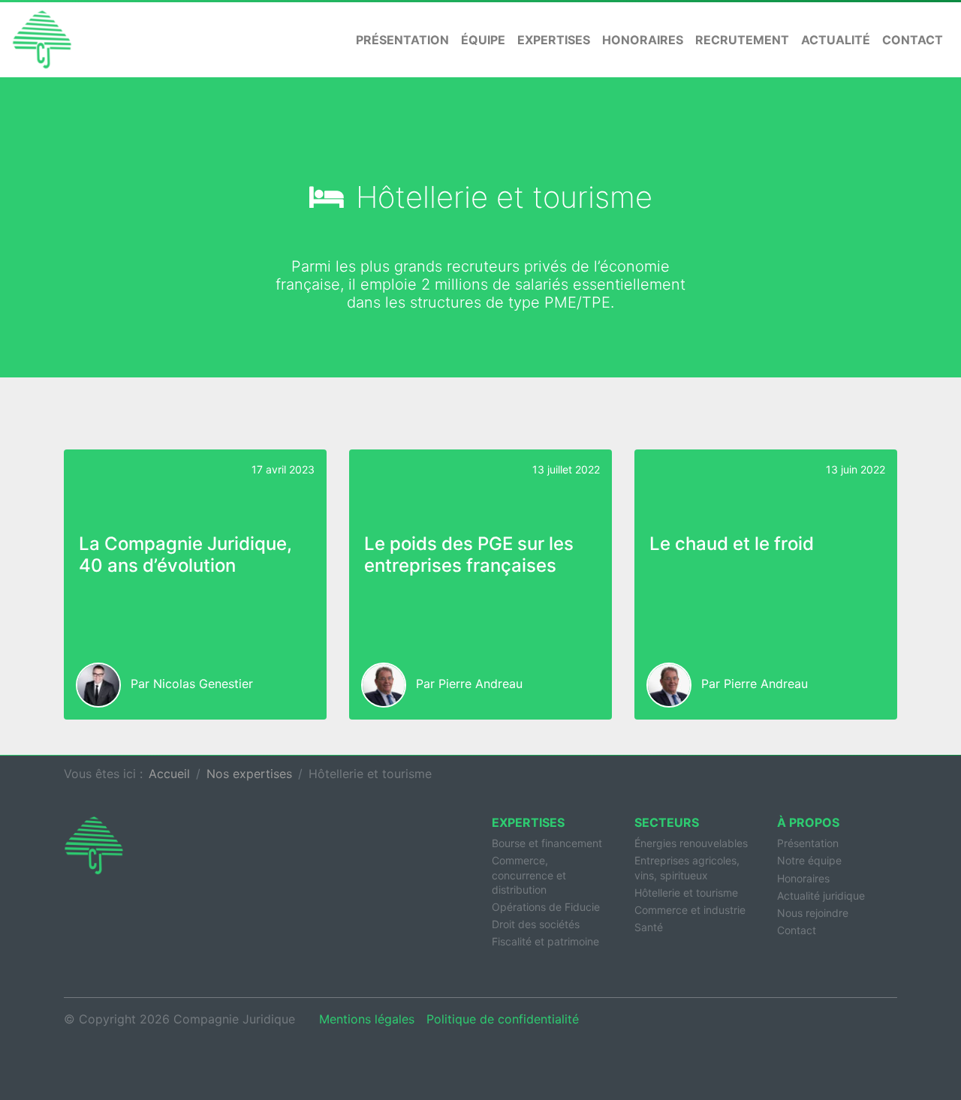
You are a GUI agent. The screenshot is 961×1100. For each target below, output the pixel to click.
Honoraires (642, 39)
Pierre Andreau (480, 683)
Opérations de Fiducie (546, 906)
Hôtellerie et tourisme (686, 892)
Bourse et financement (547, 843)
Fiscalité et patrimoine (545, 941)
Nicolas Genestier (203, 683)
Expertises (553, 39)
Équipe (483, 39)
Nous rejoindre (812, 912)
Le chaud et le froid (731, 544)
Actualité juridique (821, 895)
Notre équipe (809, 860)
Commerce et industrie (690, 909)
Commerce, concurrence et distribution (529, 874)
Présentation (402, 39)
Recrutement (742, 39)
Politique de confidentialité (502, 1018)
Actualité (835, 39)
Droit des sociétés (536, 924)
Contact (912, 39)
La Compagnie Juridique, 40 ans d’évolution (185, 554)
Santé (648, 927)
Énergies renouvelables (691, 843)
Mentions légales (366, 1018)
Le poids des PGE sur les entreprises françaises (469, 554)
